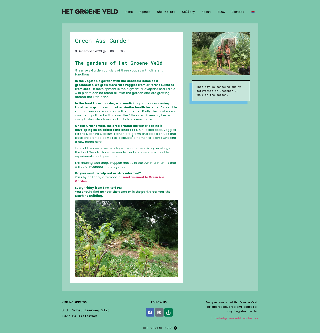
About (206, 12)
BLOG (221, 12)
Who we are (166, 12)
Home (129, 12)
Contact (238, 12)
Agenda (145, 12)
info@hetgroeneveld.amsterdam (234, 318)
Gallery (188, 12)
